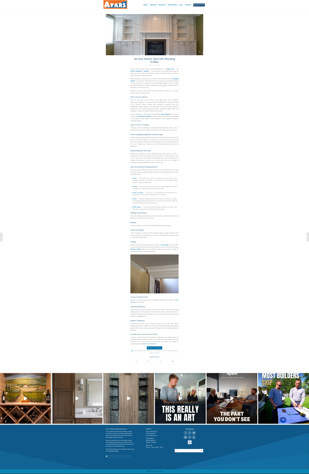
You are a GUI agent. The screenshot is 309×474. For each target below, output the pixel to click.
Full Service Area (113, 451)
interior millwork (146, 350)
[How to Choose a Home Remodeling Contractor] (308, 237)
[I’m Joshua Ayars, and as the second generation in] (25, 398)
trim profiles (156, 352)
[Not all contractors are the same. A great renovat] (77, 398)
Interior (158, 65)
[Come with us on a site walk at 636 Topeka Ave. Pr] (283, 398)
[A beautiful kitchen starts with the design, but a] (180, 398)
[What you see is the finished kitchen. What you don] (232, 398)
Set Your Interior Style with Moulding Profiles (154, 60)
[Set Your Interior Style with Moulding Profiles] (154, 34)
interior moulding (155, 350)
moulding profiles (171, 350)
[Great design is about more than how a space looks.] (128, 398)
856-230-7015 (153, 431)
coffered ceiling (137, 350)
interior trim (163, 350)
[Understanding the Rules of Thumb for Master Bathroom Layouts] (1, 237)
